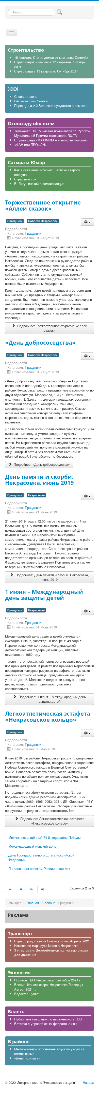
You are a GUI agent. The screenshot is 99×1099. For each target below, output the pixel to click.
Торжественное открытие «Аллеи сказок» (43, 205)
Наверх (88, 1082)
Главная (32, 902)
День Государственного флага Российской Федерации (41, 857)
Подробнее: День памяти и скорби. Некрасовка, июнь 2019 (51, 577)
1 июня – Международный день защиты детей (44, 594)
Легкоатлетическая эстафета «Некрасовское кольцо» (47, 716)
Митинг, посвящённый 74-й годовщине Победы (44, 837)
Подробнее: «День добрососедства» (41, 464)
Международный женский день (32, 846)
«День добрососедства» (40, 342)
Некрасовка (36, 495)
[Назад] (21, 889)
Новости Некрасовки (43, 221)
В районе (48, 902)
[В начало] (10, 889)
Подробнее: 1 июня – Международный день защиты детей (52, 699)
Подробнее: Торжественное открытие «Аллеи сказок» (51, 328)
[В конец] (43, 889)
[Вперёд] (32, 889)
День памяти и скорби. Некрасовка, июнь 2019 (39, 479)
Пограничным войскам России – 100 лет (39, 868)
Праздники (15, 221)
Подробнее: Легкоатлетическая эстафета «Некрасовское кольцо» (51, 821)
